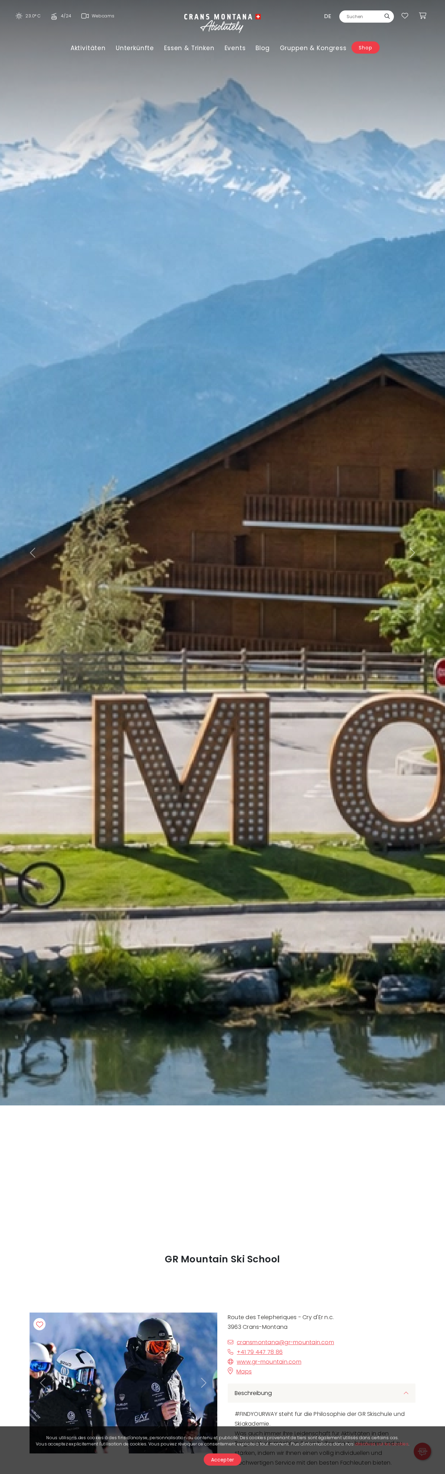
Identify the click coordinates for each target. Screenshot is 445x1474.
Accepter (222, 1459)
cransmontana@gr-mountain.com (285, 1342)
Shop (365, 47)
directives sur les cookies (381, 1444)
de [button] (327, 16)
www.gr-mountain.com (269, 1362)
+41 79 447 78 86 (260, 1352)
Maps (244, 1371)
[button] (33, 552)
